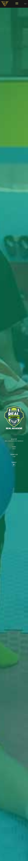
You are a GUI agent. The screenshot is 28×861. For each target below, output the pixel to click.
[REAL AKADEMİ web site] (13, 464)
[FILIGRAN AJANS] (5, 4)
